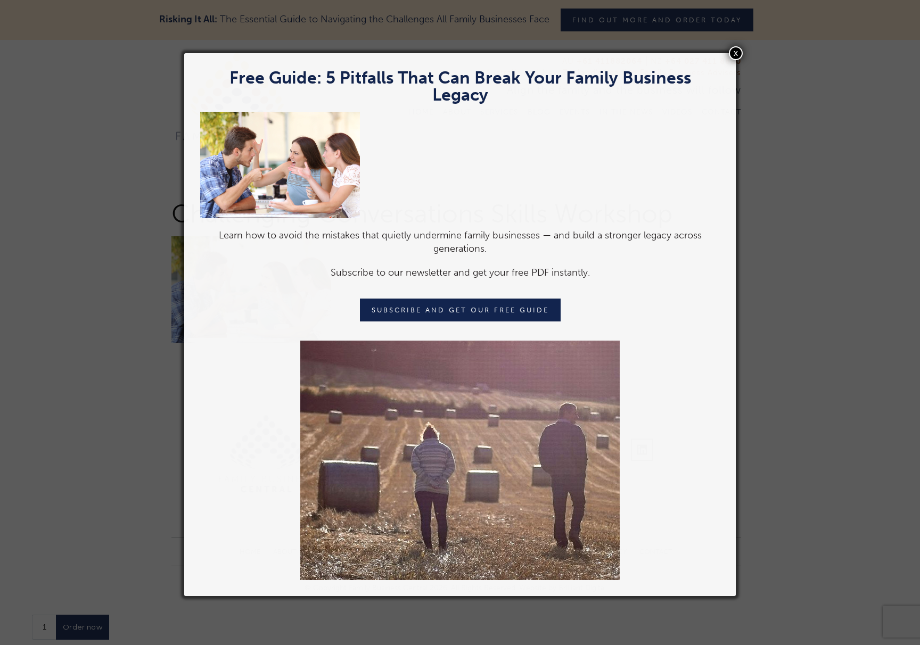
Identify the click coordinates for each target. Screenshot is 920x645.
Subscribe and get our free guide (460, 310)
